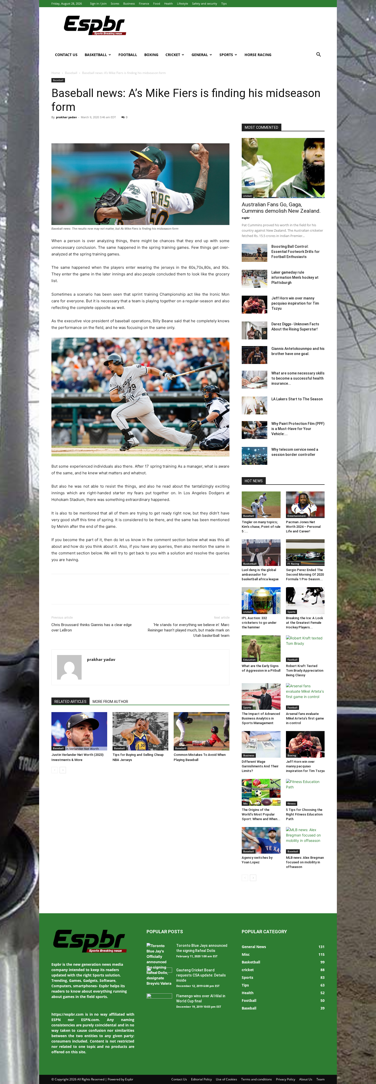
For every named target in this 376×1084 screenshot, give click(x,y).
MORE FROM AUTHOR (110, 702)
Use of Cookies (226, 1079)
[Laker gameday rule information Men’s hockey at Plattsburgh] (254, 279)
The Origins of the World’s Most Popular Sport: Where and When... (261, 814)
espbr (246, 218)
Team (320, 1079)
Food (156, 3)
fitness (291, 803)
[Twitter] (68, 129)
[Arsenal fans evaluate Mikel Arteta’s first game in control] (305, 696)
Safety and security (204, 3)
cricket (247, 196)
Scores (115, 3)
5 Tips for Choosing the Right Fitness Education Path (304, 814)
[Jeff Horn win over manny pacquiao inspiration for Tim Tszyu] (254, 305)
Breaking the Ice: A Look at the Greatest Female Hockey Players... (304, 622)
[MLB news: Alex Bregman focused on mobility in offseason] (305, 840)
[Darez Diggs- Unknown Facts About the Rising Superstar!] (254, 330)
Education (249, 659)
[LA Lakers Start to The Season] (254, 405)
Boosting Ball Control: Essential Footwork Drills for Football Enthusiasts (295, 251)
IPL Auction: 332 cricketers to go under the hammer (259, 622)
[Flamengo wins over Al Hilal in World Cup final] (159, 1002)
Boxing (151, 54)
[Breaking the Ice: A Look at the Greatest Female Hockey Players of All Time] (305, 600)
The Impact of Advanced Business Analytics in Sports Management (261, 718)
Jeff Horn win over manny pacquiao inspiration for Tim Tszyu (295, 303)
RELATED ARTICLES (70, 702)
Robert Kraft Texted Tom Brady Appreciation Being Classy (304, 670)
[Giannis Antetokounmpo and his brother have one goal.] (254, 355)
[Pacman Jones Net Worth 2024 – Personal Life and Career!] (305, 504)
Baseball (71, 73)
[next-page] (63, 770)
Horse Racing (258, 54)
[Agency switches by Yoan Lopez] (261, 840)
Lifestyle (182, 3)
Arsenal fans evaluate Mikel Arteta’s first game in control (305, 718)
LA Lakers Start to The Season (297, 399)
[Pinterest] (80, 129)
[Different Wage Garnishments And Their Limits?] (261, 744)
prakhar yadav (66, 117)
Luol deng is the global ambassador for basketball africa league (260, 574)
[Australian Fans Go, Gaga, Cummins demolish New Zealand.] (283, 168)
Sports (226, 54)
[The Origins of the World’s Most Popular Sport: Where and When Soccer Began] (261, 792)
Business (129, 3)
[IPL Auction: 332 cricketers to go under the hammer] (261, 600)
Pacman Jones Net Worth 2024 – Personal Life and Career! (303, 526)
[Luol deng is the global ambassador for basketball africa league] (261, 552)
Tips (224, 3)
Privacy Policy (285, 1079)
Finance (144, 3)
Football (127, 54)
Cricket (172, 54)
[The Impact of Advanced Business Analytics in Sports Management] (261, 696)
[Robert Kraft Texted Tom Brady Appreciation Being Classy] (305, 648)
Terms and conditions (256, 1079)
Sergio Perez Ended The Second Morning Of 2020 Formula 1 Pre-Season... (305, 574)
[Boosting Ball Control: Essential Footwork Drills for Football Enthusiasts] (254, 253)
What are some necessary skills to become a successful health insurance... (298, 378)
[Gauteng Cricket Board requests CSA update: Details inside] (159, 976)
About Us (305, 1079)
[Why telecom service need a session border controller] (254, 456)
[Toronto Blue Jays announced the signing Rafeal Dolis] (159, 964)
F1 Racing (293, 563)
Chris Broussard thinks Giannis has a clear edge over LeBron (91, 627)
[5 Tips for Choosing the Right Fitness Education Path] (305, 792)
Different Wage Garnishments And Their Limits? (260, 766)
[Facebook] (56, 129)
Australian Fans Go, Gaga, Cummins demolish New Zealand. (281, 207)
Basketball (96, 54)
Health (168, 3)
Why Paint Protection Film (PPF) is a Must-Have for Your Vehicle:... (298, 429)
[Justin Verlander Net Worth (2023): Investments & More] (79, 731)
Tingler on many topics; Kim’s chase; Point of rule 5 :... (261, 526)
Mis (245, 803)
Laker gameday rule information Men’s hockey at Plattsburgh (294, 277)
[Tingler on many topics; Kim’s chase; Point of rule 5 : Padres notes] (261, 504)
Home (55, 73)
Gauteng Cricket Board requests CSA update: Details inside (201, 975)
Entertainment (296, 516)
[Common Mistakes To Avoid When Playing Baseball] (201, 731)
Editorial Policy (201, 1079)
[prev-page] (54, 770)
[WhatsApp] (92, 129)
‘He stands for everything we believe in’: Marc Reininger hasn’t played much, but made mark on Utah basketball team (188, 630)
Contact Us (66, 54)
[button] (318, 55)
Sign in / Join (98, 3)
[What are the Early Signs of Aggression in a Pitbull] (261, 648)
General (200, 54)
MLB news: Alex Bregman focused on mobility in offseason (305, 862)
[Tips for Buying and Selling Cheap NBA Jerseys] (140, 731)
